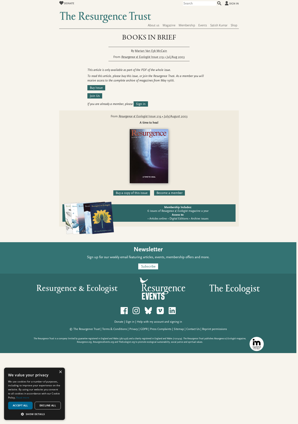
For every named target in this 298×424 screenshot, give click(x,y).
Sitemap (179, 329)
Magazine (169, 25)
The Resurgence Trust (86, 329)
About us (153, 25)
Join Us (95, 96)
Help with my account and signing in (159, 321)
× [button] (60, 372)
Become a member (169, 193)
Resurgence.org (84, 342)
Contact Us (193, 329)
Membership (187, 25)
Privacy (133, 329)
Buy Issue (96, 88)
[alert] (34, 394)
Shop (234, 25)
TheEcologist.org (127, 342)
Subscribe (148, 266)
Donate (68, 3)
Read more (22, 397)
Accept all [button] (20, 405)
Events (202, 25)
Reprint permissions (214, 329)
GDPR (144, 329)
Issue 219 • (153, 57)
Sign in (234, 3)
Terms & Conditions (114, 329)
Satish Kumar (218, 25)
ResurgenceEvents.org (103, 342)
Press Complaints (160, 329)
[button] (34, 414)
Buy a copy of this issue (132, 193)
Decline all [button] (48, 405)
